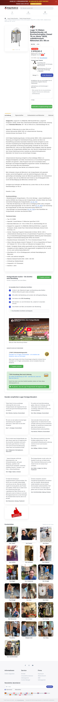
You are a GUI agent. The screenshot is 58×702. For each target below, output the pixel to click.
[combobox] (36, 8)
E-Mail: (33, 100)
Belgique (35, 693)
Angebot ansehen (36, 3)
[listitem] (16, 37)
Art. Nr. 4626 (39, 205)
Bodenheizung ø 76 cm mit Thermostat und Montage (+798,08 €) (44, 70)
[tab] (7, 115)
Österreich (17, 693)
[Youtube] (32, 665)
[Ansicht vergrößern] (16, 37)
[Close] (56, 1)
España (13, 694)
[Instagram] (29, 665)
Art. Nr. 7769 (31, 209)
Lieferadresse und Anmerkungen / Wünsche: (39, 86)
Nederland (41, 693)
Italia (17, 694)
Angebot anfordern (45, 277)
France (29, 693)
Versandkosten (43, 57)
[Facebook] (25, 665)
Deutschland (9, 693)
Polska (22, 694)
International (29, 694)
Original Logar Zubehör (37, 60)
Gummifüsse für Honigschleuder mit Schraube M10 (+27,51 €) (44, 64)
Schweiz (24, 693)
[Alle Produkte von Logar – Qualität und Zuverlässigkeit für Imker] (32, 26)
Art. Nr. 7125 (34, 202)
